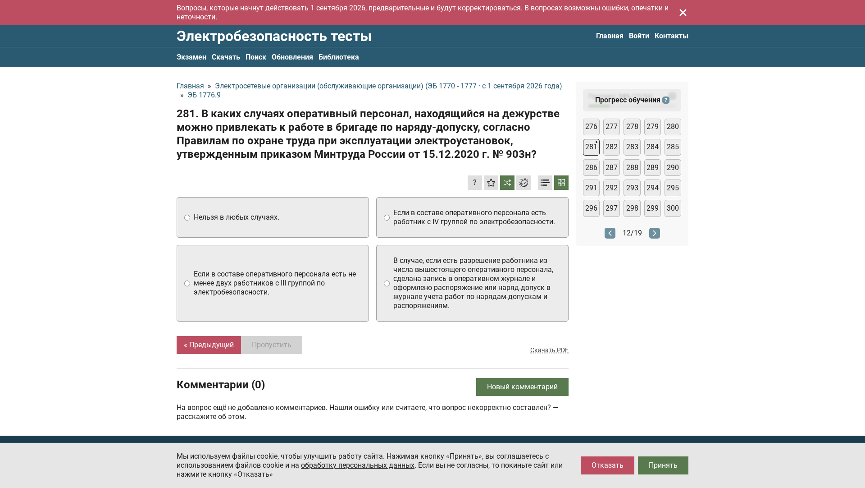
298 (632, 208)
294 (652, 188)
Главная (610, 36)
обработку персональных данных (357, 465)
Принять (663, 465)
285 (673, 147)
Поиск (256, 57)
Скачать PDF (549, 350)
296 (591, 208)
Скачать (226, 57)
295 (673, 188)
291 (591, 188)
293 (632, 188)
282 (612, 147)
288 (632, 167)
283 (632, 147)
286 (591, 167)
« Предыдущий (209, 345)
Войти (639, 36)
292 (612, 188)
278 (632, 126)
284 (652, 147)
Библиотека (339, 57)
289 (652, 167)
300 (673, 208)
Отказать (608, 465)
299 (652, 208)
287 (612, 167)
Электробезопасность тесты (274, 36)
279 (652, 126)
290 (673, 167)
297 (612, 208)
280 (673, 126)
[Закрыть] (683, 12)
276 (591, 126)
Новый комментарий (522, 386)
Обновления (292, 57)
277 (612, 126)
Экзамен (191, 57)
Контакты (671, 36)
